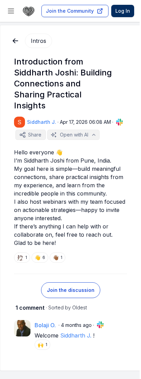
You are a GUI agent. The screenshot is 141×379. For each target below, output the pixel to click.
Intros (38, 40)
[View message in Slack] (119, 122)
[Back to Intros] (15, 41)
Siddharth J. (75, 335)
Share (34, 135)
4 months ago (76, 325)
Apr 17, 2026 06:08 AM (85, 122)
